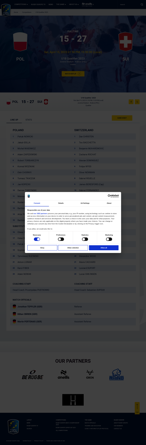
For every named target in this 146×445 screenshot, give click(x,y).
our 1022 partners (40, 213)
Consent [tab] (37, 203)
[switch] (61, 239)
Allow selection (73, 248)
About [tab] (109, 203)
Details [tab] (61, 203)
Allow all (104, 248)
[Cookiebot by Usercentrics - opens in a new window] (109, 196)
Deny (42, 248)
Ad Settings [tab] (85, 203)
